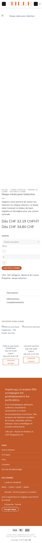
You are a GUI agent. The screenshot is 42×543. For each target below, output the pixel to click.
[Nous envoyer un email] (15, 516)
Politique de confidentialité (19, 536)
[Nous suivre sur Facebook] (4, 516)
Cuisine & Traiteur (18, 190)
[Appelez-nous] (20, 516)
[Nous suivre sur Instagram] (9, 516)
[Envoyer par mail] (9, 281)
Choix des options (11, 362)
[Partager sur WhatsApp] (3, 281)
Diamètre (5, 236)
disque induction (19, 278)
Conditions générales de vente (21, 535)
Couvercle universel (31, 346)
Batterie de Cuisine (18, 191)
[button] (4, 4)
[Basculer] (4, 293)
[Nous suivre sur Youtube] (25, 516)
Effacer (4, 246)
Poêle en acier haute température (11, 347)
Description (12, 292)
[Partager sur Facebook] (6, 281)
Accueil (5, 190)
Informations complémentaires (15, 301)
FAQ (34, 536)
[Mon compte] (36, 4)
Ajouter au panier (12, 268)
